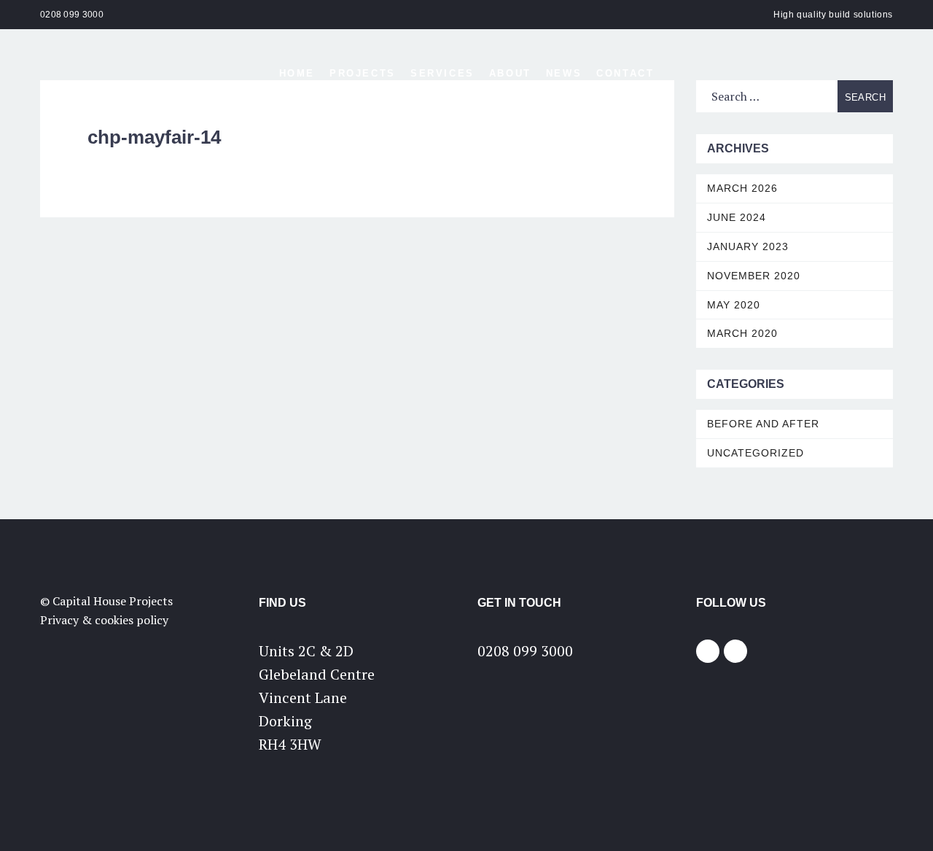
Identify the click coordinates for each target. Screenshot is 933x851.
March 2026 (742, 188)
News (564, 73)
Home (297, 73)
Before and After (763, 424)
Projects (362, 73)
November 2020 (753, 275)
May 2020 (733, 305)
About (510, 73)
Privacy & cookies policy (104, 620)
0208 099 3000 (72, 14)
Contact (625, 73)
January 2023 (748, 246)
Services (442, 73)
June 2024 (736, 217)
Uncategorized (755, 453)
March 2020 (742, 333)
